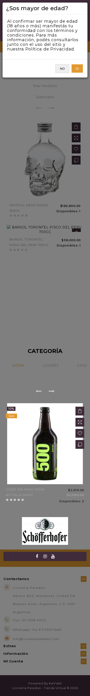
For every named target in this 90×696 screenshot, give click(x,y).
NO (62, 68)
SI (77, 68)
